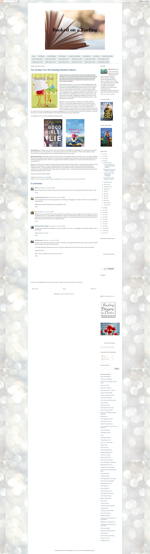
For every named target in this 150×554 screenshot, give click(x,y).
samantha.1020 (114, 69)
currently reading (39, 179)
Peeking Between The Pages (108, 478)
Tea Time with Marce (106, 398)
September (107, 186)
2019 (103, 160)
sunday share (81, 179)
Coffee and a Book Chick (107, 395)
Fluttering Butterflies (106, 450)
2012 (103, 221)
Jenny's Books (104, 403)
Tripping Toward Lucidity (107, 510)
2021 (103, 156)
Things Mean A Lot (106, 440)
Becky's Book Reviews (107, 460)
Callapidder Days (105, 476)
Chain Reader (104, 533)
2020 (103, 158)
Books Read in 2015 (90, 59)
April (105, 198)
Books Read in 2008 (103, 62)
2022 (103, 154)
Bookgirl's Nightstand (106, 452)
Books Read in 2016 (77, 59)
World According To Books (108, 531)
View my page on (107, 347)
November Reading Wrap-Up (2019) (108, 178)
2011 (103, 224)
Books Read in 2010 (77, 62)
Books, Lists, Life (105, 538)
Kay (36, 212)
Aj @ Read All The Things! (41, 226)
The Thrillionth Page (106, 496)
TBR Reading (62, 56)
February (106, 202)
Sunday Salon (74, 179)
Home (33, 56)
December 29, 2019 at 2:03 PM (46, 188)
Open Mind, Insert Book (107, 493)
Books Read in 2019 (37, 59)
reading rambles (49, 179)
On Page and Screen (106, 421)
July (105, 191)
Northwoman (38, 240)
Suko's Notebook (105, 430)
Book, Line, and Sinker (107, 442)
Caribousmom (104, 508)
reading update (58, 179)
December (107, 162)
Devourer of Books (106, 388)
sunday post (66, 179)
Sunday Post (59, 253)
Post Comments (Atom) (67, 294)
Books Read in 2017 (64, 59)
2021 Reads (96, 56)
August (106, 189)
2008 (104, 230)
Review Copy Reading (74, 56)
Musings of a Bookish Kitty (108, 522)
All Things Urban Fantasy (107, 407)
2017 (103, 210)
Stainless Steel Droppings (108, 505)
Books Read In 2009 (90, 62)
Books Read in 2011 (63, 62)
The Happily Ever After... (107, 419)
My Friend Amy (105, 447)
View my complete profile (108, 94)
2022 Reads (41, 56)
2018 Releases (86, 56)
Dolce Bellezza (105, 486)
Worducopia (104, 445)
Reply (36, 192)
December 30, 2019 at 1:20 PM (45, 212)
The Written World (105, 437)
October (106, 184)
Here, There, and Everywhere (108, 400)
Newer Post (35, 289)
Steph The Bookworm (107, 424)
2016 (103, 212)
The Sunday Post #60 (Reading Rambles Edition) (109, 166)
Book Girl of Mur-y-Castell (108, 390)
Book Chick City (105, 385)
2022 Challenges (52, 56)
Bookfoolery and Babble (107, 481)
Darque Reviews (105, 473)
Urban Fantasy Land (106, 491)
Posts (104, 356)
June (105, 193)
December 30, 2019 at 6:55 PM (51, 240)
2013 (103, 219)
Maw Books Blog (105, 515)
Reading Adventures (106, 483)
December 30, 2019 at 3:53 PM (57, 226)
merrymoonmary (78, 550)
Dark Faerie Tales (105, 405)
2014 (103, 217)
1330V (102, 435)
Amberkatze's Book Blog (107, 467)
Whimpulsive (104, 416)
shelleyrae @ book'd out (41, 197)
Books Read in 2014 (103, 59)
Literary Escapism (105, 528)
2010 (103, 226)
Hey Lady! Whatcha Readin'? (108, 462)
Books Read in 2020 (107, 56)
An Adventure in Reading (107, 535)
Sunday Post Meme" (67, 81)
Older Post (93, 289)
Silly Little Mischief (106, 376)
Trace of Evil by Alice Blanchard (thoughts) (108, 175)
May (105, 196)
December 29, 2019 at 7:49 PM (57, 197)
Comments (106, 359)
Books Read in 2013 (37, 62)
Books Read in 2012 (50, 62)
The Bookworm (105, 503)
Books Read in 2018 (50, 59)
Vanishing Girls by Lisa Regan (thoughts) (109, 170)
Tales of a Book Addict (107, 410)
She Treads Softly (105, 513)
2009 (104, 228)
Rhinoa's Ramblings (106, 498)
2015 (103, 214)
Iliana (36, 188)
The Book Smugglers (106, 379)
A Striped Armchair (106, 457)
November (107, 182)
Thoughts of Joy (105, 540)
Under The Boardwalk (106, 393)
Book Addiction (105, 488)
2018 (103, 208)
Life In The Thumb (105, 455)
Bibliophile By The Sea (107, 465)
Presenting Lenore (106, 432)
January (106, 205)
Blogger (92, 550)
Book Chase (104, 501)
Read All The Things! (43, 233)
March (106, 200)
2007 (103, 233)
